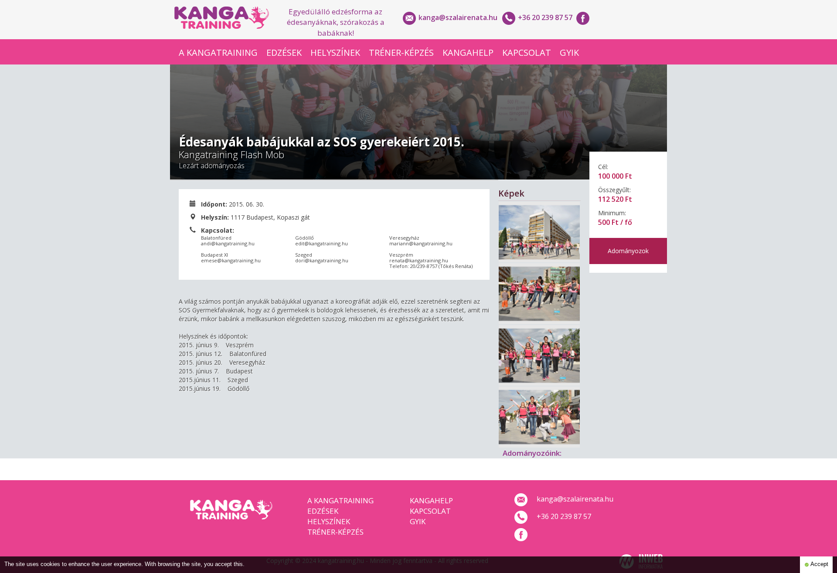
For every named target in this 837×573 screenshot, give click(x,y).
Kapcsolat (526, 52)
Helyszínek (335, 52)
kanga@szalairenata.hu (457, 17)
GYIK (569, 52)
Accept (818, 564)
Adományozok (628, 251)
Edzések (284, 52)
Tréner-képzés (401, 52)
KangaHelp (467, 52)
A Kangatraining (218, 52)
